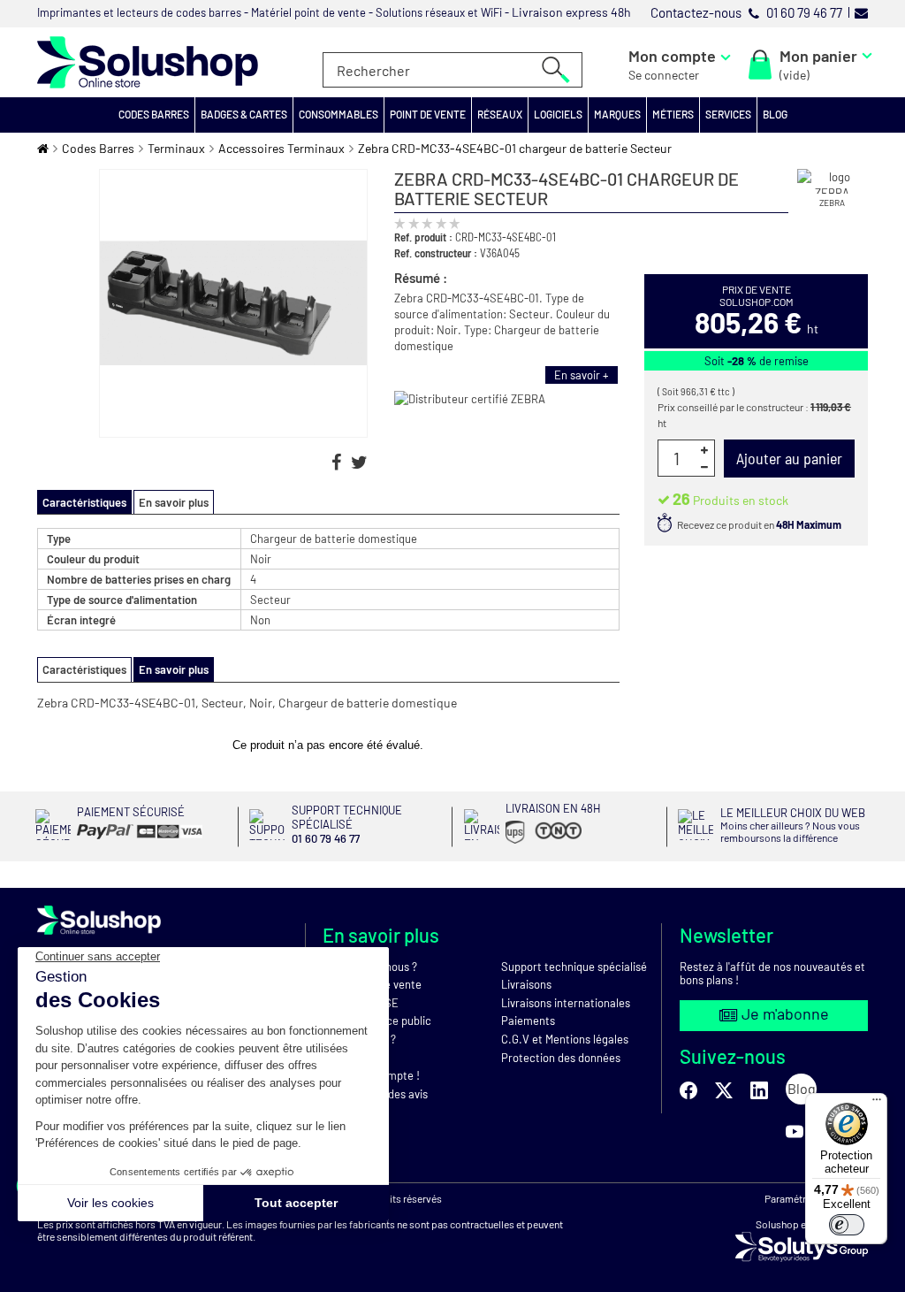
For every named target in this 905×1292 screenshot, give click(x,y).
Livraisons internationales (565, 1003)
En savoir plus (174, 502)
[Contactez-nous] (861, 12)
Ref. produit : (423, 237)
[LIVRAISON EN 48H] (529, 844)
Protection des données (560, 1058)
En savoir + (581, 375)
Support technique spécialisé (574, 966)
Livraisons (526, 984)
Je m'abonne (783, 1013)
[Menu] (876, 1103)
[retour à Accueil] (43, 148)
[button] (154, 115)
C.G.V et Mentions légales (564, 1039)
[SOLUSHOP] (147, 62)
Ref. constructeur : (435, 253)
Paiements (528, 1020)
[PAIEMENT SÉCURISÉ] (131, 839)
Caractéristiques (84, 669)
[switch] (846, 1224)
